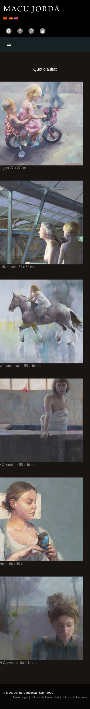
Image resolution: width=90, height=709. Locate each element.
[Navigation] (9, 44)
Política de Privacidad (45, 697)
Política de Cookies (74, 697)
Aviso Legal (20, 697)
